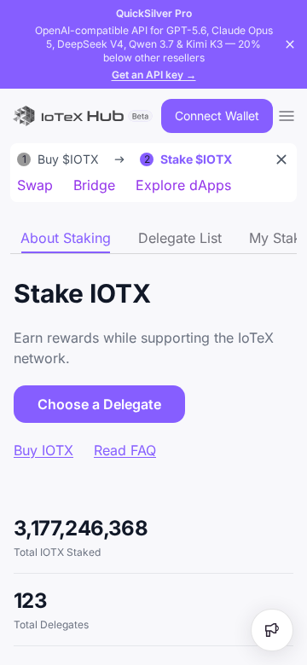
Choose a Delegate (99, 404)
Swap (35, 185)
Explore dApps (183, 185)
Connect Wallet (217, 115)
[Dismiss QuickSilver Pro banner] (290, 44)
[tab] (65, 238)
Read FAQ (125, 450)
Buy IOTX (43, 450)
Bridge (94, 185)
